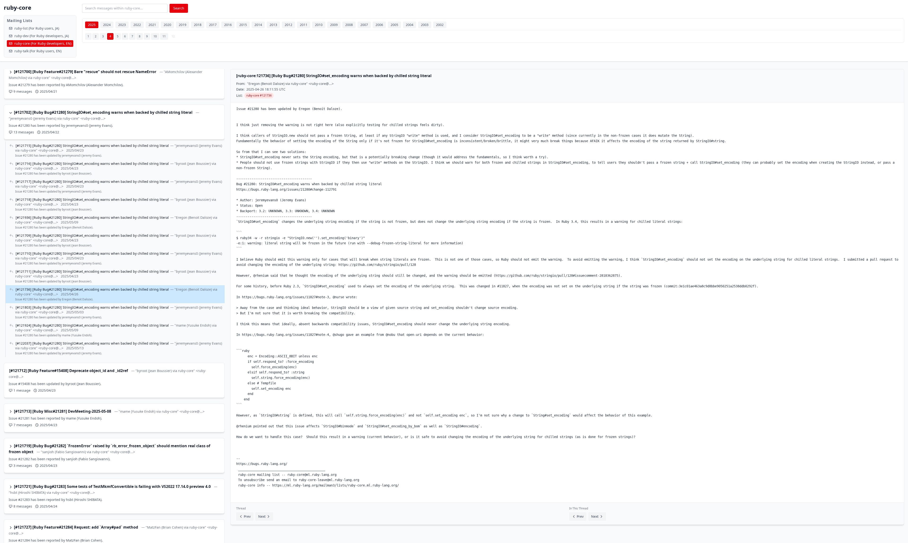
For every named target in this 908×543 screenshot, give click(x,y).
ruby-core (17, 7)
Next (262, 516)
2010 (319, 24)
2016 (228, 24)
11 (164, 36)
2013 (273, 24)
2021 (152, 24)
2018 (197, 24)
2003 (424, 24)
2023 (122, 24)
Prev (247, 516)
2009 (334, 24)
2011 (303, 24)
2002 (440, 24)
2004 (409, 24)
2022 (137, 24)
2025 (92, 24)
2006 (379, 24)
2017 (213, 24)
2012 (288, 24)
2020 (167, 24)
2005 (394, 24)
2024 (107, 24)
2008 (349, 24)
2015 (243, 24)
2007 (364, 24)
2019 (182, 24)
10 (155, 36)
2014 (258, 24)
